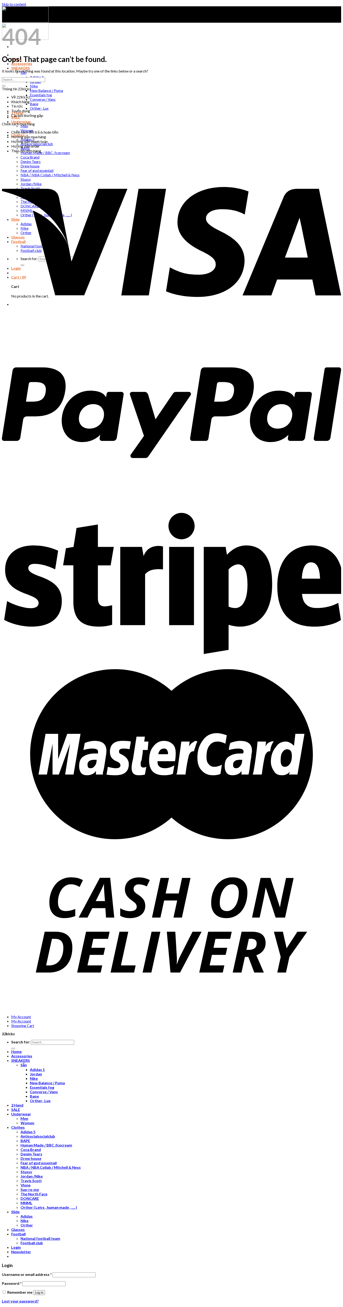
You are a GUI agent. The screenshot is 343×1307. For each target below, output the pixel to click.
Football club (32, 1243)
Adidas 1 (37, 1069)
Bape (34, 104)
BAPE (25, 1140)
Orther (27, 1225)
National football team (40, 1238)
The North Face (34, 1194)
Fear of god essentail (39, 1163)
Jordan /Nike (32, 1176)
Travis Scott (31, 1180)
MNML (26, 1203)
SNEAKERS (20, 68)
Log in (39, 1292)
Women (27, 1123)
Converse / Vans (43, 99)
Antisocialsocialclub (38, 1136)
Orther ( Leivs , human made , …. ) (49, 1207)
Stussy (26, 1171)
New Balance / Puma (46, 90)
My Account (21, 1016)
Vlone (26, 1185)
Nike (34, 86)
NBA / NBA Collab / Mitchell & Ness (51, 1167)
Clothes (18, 1127)
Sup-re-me (30, 1189)
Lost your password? (20, 1301)
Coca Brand (31, 1149)
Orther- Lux (39, 108)
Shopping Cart (22, 1025)
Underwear (21, 1114)
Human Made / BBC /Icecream (45, 152)
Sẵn (24, 1065)
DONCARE (30, 1198)
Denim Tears (31, 1154)
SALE (15, 1109)
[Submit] (4, 86)
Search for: (20, 1042)
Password (12, 1283)
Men (24, 1118)
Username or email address (27, 1274)
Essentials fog (41, 95)
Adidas (27, 1216)
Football (18, 1234)
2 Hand (17, 1105)
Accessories (21, 1056)
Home (16, 1051)
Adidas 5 (28, 1131)
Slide (15, 1211)
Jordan (36, 1074)
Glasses (18, 1229)
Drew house (31, 1158)
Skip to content (14, 4)
